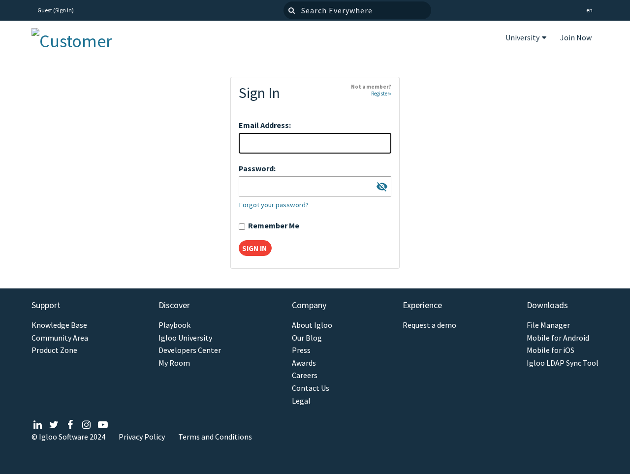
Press (301, 350)
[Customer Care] (80, 38)
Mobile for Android (558, 338)
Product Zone (54, 350)
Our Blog (307, 338)
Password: (257, 168)
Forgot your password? (274, 204)
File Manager (548, 325)
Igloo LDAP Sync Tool (562, 363)
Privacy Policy (142, 437)
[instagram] (86, 424)
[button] (589, 10)
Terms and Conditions (215, 437)
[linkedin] (38, 424)
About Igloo (312, 325)
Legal (301, 401)
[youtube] (102, 424)
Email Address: (265, 125)
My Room (174, 363)
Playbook (174, 325)
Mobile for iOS (550, 350)
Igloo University (185, 338)
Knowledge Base (59, 325)
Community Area (60, 338)
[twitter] (54, 424)
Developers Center (189, 350)
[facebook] (70, 424)
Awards (304, 363)
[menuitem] (526, 39)
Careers (304, 375)
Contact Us (310, 388)
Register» (381, 93)
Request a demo (429, 325)
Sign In (63, 10)
